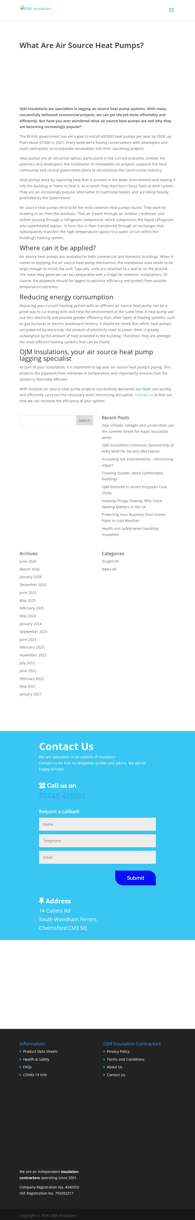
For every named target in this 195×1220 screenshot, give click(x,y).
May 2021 (28, 686)
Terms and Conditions (125, 1059)
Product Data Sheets (40, 1051)
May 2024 (28, 615)
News (106, 569)
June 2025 (28, 592)
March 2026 (30, 569)
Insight (107, 561)
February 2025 (32, 608)
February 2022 (32, 678)
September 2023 (33, 631)
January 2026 (31, 576)
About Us (114, 1066)
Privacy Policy (118, 1051)
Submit (135, 878)
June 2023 (28, 639)
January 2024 (31, 623)
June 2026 (28, 561)
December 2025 (33, 584)
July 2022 (27, 662)
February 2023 (32, 647)
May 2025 (28, 600)
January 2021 (31, 694)
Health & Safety (36, 1059)
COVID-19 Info (35, 1074)
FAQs (27, 1066)
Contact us (144, 394)
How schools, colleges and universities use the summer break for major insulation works (138, 431)
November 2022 (33, 655)
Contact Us (116, 1074)
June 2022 (28, 670)
